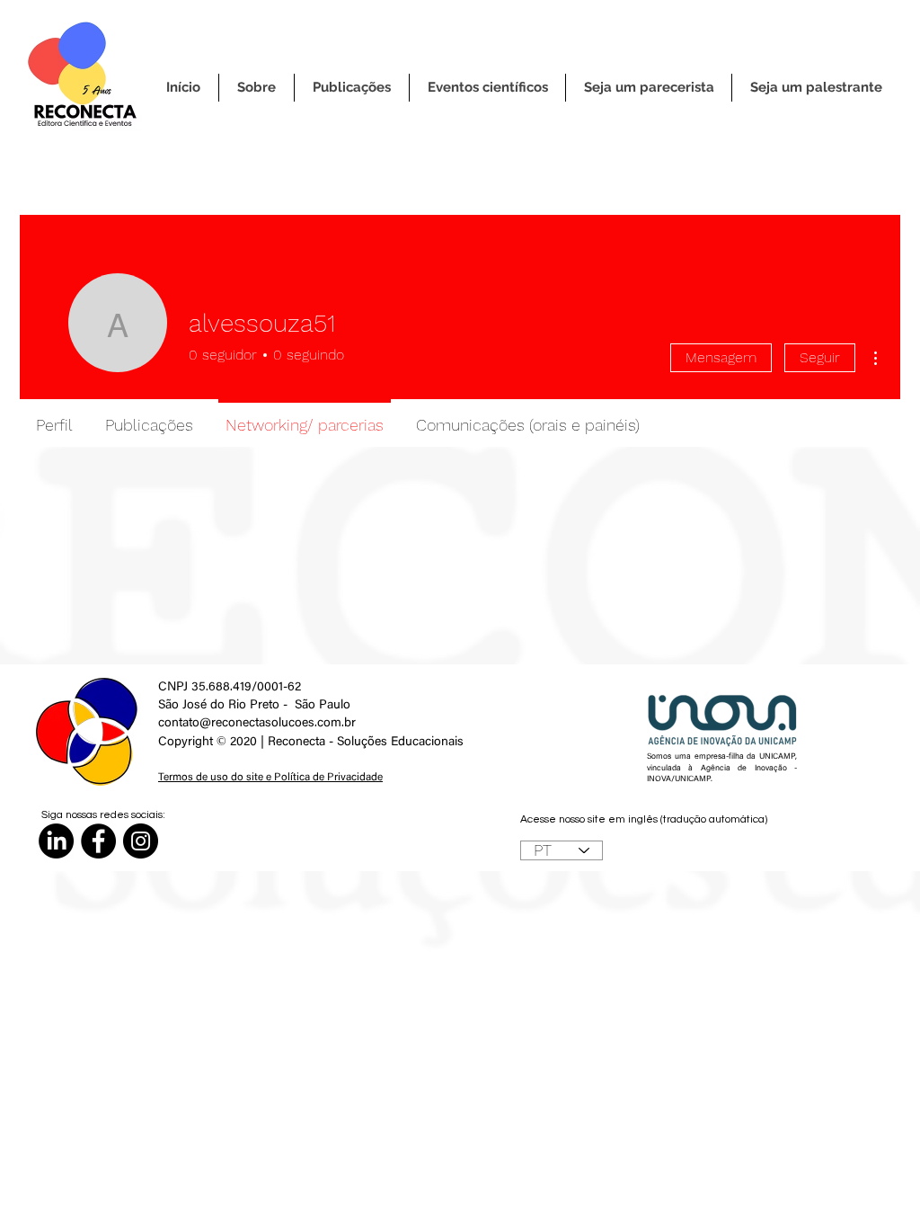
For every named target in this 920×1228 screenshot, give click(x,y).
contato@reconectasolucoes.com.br (257, 723)
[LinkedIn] (56, 841)
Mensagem (721, 357)
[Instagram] (140, 841)
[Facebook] (98, 841)
